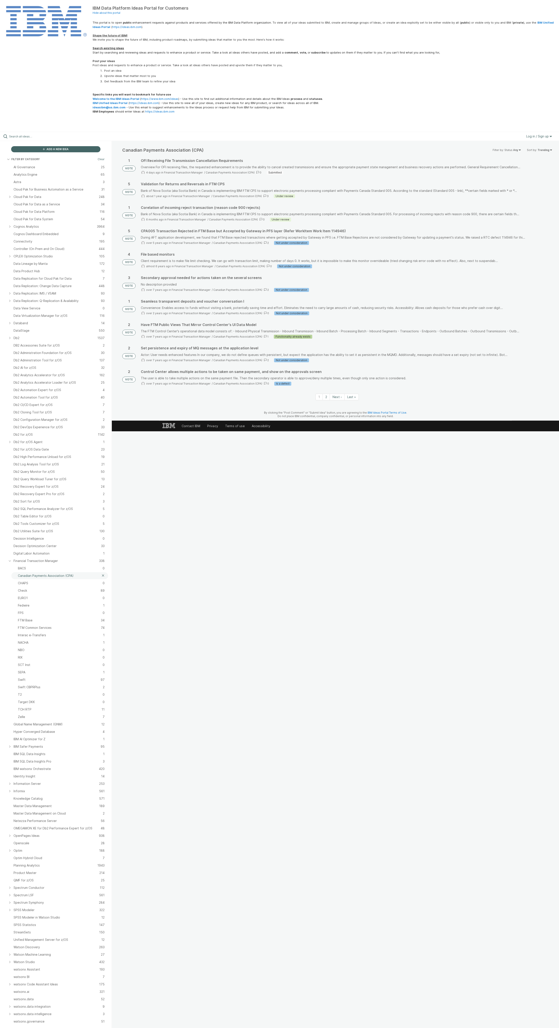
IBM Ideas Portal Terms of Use (386, 412)
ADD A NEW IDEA (57, 149)
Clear (101, 159)
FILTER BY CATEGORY (25, 159)
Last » (351, 397)
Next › (337, 397)
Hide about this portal (106, 12)
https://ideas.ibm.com (126, 27)
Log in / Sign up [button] (538, 136)
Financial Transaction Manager (184, 172)
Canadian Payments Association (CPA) (230, 172)
